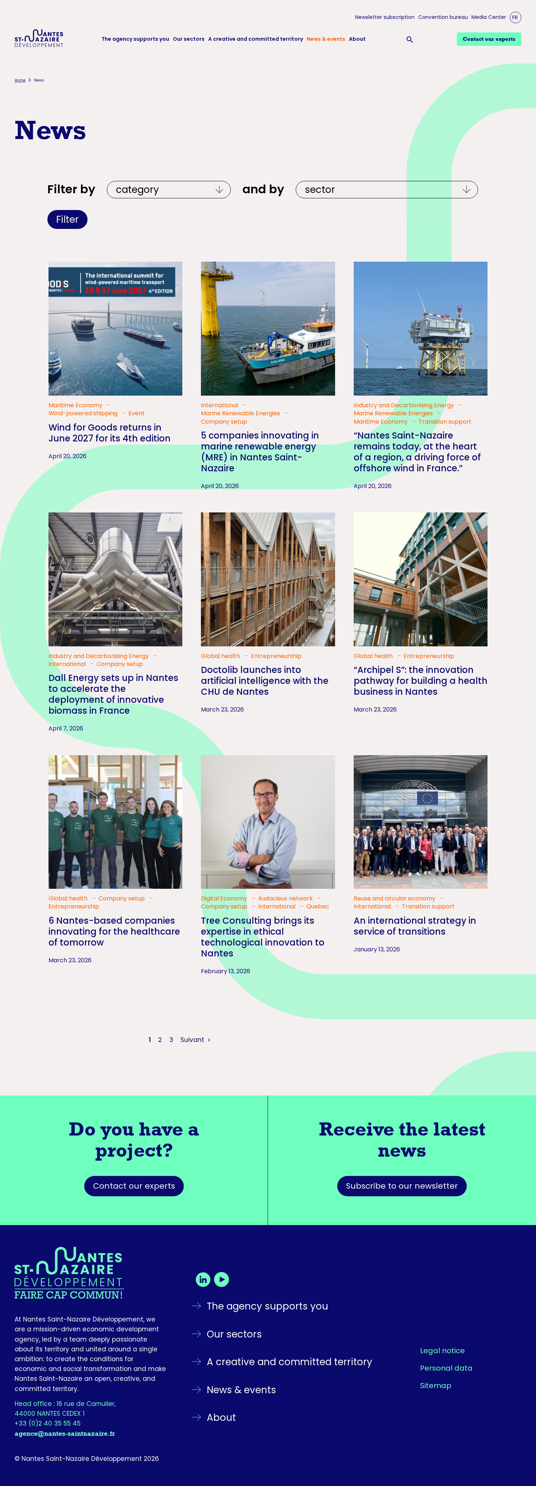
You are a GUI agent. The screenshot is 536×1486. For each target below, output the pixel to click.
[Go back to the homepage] (91, 1273)
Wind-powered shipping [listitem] (83, 413)
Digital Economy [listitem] (225, 899)
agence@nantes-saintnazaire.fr (65, 1434)
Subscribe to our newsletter (402, 1186)
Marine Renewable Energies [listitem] (241, 413)
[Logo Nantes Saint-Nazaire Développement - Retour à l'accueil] (39, 39)
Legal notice (442, 1351)
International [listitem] (220, 405)
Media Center (488, 17)
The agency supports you (135, 39)
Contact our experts (134, 1186)
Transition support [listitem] (445, 422)
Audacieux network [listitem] (286, 899)
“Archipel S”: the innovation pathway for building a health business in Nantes (421, 681)
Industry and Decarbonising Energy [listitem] (404, 405)
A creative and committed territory (255, 39)
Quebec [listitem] (317, 907)
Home (20, 80)
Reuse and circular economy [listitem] (395, 899)
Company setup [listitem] (224, 422)
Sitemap (435, 1385)
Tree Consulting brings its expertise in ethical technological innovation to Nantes (263, 937)
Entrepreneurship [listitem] (276, 656)
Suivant (193, 1039)
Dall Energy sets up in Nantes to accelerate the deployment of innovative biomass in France (113, 694)
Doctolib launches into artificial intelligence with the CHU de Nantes (265, 681)
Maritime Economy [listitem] (76, 405)
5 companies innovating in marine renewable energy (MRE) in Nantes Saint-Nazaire (260, 451)
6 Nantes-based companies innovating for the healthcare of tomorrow (114, 931)
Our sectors (189, 39)
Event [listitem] (136, 413)
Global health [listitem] (221, 656)
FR (515, 17)
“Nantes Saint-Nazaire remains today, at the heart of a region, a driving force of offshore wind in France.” (417, 451)
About (357, 39)
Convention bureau (443, 17)
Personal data (446, 1368)
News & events (326, 39)
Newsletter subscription (385, 17)
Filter (67, 219)
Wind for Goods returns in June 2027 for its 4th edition (109, 432)
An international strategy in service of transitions (415, 926)
